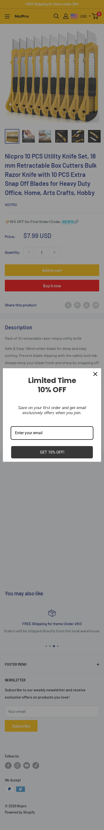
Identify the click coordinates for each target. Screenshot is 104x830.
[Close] (95, 374)
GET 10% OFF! (52, 452)
